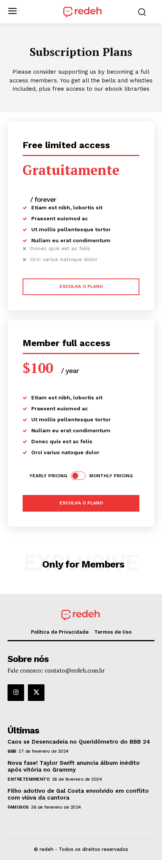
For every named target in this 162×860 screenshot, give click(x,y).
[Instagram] (16, 692)
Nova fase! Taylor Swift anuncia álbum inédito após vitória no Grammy (74, 766)
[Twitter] (36, 692)
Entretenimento (28, 779)
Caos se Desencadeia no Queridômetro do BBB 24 (79, 741)
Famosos (18, 807)
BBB (12, 751)
